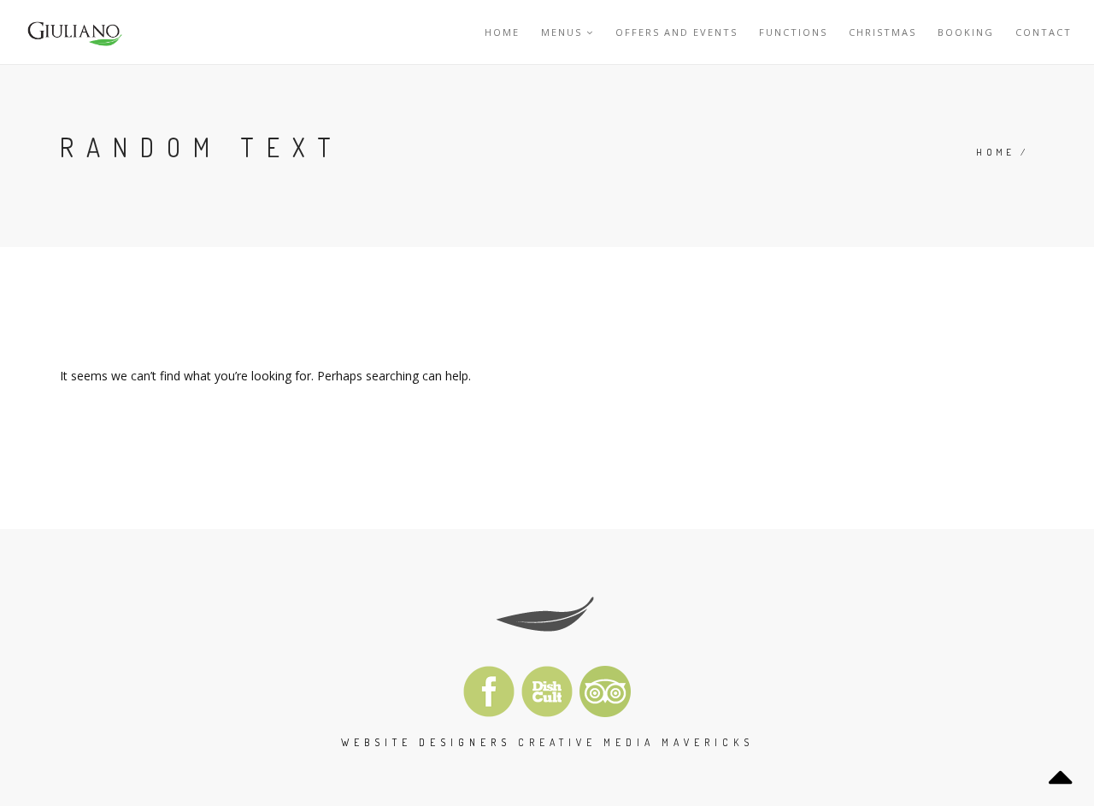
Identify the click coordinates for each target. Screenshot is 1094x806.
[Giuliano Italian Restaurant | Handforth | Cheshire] (73, 32)
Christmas (882, 32)
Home (502, 32)
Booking (966, 32)
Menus (561, 32)
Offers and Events (676, 32)
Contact (1043, 32)
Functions (793, 32)
